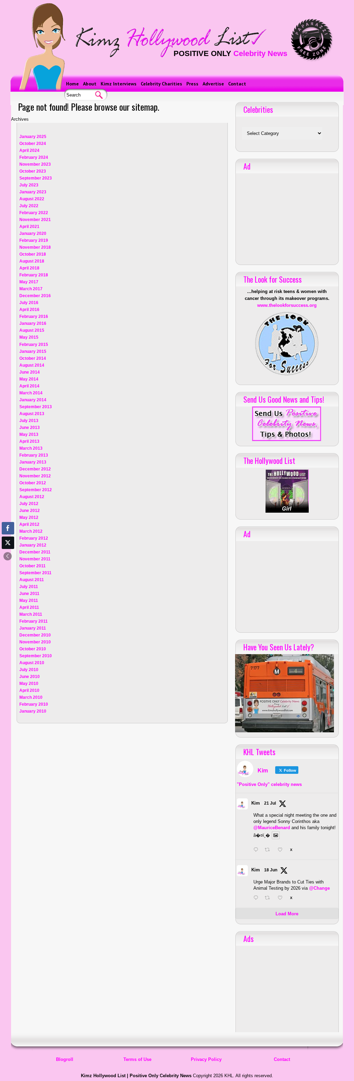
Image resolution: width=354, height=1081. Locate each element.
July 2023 (28, 185)
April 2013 (29, 441)
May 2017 (28, 282)
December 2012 (35, 469)
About (89, 84)
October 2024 (32, 143)
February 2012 (33, 538)
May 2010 (28, 683)
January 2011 (32, 628)
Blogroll (64, 1059)
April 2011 (29, 607)
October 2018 (32, 254)
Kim (255, 803)
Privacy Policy (206, 1059)
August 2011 (31, 579)
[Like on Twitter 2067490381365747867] (282, 898)
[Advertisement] (287, 216)
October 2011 (32, 566)
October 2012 (32, 482)
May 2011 (28, 600)
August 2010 (31, 662)
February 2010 (33, 704)
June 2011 (29, 593)
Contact (237, 84)
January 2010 (32, 711)
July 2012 (28, 503)
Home (72, 84)
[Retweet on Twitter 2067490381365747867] (269, 898)
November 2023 (35, 164)
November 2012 (35, 476)
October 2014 (32, 358)
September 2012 (35, 489)
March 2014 (31, 393)
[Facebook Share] (8, 528)
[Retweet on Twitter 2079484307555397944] (269, 850)
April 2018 (29, 268)
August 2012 (31, 496)
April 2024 (29, 150)
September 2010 (35, 655)
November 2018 (35, 247)
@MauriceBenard (271, 827)
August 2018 (31, 261)
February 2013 (33, 455)
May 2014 (28, 379)
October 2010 (32, 649)
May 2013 (28, 434)
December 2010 (35, 635)
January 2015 (32, 351)
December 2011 (34, 552)
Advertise (213, 84)
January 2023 (32, 192)
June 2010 (29, 676)
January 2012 (32, 545)
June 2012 (29, 510)
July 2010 (28, 669)
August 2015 (31, 330)
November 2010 (35, 642)
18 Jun (270, 870)
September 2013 (35, 406)
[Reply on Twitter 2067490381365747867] (257, 898)
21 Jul (270, 803)
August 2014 (31, 365)
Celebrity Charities (161, 84)
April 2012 (29, 524)
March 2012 (31, 531)
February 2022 (33, 212)
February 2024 (33, 157)
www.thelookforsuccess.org (287, 305)
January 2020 (32, 233)
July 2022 (28, 205)
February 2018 (33, 275)
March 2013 (31, 448)
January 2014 (32, 399)
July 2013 (28, 420)
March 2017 (31, 288)
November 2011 (34, 559)
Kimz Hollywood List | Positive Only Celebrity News (136, 1075)
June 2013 (29, 427)
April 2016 (29, 309)
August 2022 (31, 198)
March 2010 (31, 697)
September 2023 (35, 178)
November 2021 (35, 219)
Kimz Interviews (119, 84)
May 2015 (28, 337)
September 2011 (35, 572)
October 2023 (32, 171)
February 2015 (33, 344)
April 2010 (29, 690)
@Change (319, 888)
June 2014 (29, 372)
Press (192, 84)
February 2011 (33, 621)
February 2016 (33, 316)
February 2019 (33, 240)
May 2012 (28, 517)
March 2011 (30, 614)
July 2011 (28, 586)
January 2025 (32, 136)
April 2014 (29, 386)
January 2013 (32, 462)
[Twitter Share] (8, 543)
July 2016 (28, 302)
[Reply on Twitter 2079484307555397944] (257, 850)
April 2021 (29, 226)
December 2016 (35, 295)
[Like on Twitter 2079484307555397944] (282, 850)
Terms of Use (137, 1059)
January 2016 (32, 323)
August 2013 (31, 413)
